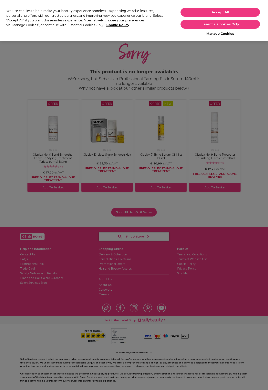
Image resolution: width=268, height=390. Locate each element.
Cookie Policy (117, 25)
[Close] (261, 20)
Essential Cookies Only (220, 24)
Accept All (220, 12)
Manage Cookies (220, 34)
